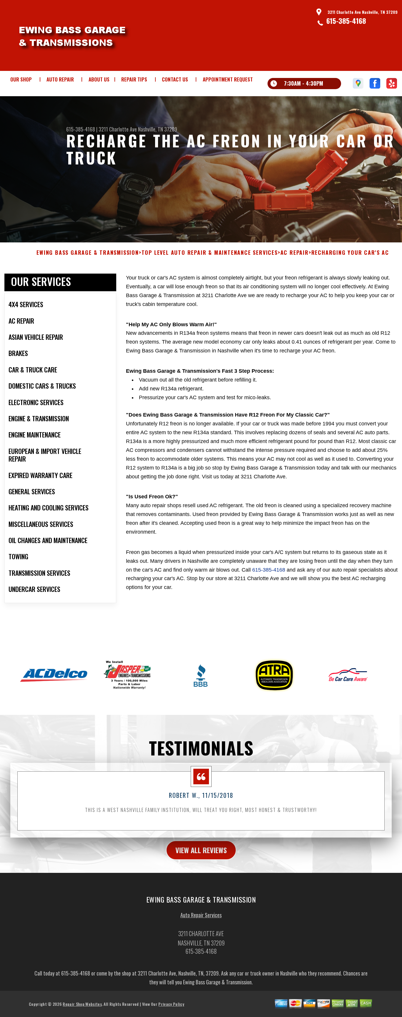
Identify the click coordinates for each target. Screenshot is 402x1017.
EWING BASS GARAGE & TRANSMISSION (87, 252)
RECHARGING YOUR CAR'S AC (350, 252)
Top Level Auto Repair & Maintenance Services (210, 252)
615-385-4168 (346, 20)
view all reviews (201, 850)
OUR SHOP (21, 79)
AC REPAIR (294, 252)
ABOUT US (99, 79)
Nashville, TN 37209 (157, 129)
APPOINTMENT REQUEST (228, 79)
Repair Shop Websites (82, 1004)
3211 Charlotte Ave (118, 129)
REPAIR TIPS (134, 79)
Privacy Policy (171, 1004)
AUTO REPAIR (60, 79)
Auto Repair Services (201, 915)
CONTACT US (175, 79)
